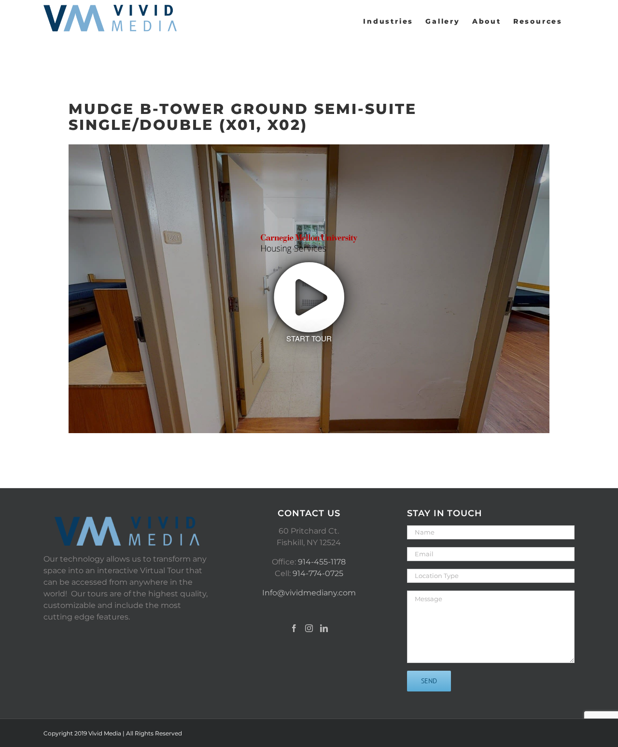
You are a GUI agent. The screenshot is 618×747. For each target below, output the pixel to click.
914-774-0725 (318, 573)
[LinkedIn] (324, 628)
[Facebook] (294, 628)
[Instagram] (309, 628)
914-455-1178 (322, 561)
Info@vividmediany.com (309, 592)
